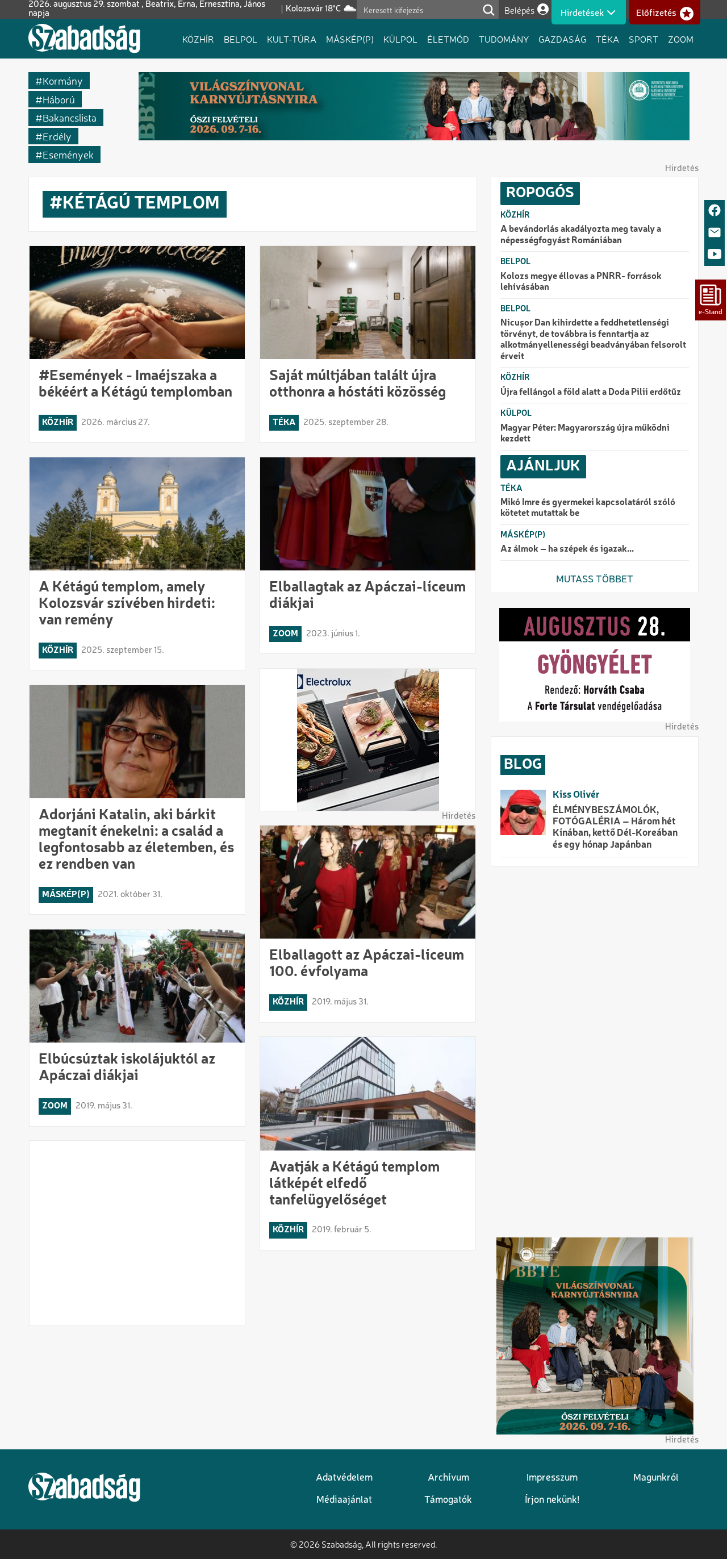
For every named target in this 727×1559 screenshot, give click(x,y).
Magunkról (656, 1478)
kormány (63, 80)
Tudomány (504, 38)
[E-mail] (714, 233)
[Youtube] (714, 255)
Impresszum (552, 1478)
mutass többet (594, 580)
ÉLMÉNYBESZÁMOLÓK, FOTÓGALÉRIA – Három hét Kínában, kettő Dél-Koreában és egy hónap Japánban (615, 828)
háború (59, 99)
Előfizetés (656, 13)
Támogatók (448, 1500)
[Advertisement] (137, 1233)
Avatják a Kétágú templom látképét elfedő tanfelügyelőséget (354, 1184)
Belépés (519, 10)
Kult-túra (291, 38)
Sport (643, 38)
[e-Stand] (710, 300)
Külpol (400, 38)
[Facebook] (714, 211)
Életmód (448, 38)
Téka (607, 38)
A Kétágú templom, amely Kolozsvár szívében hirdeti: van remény (127, 604)
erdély (57, 136)
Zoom (680, 38)
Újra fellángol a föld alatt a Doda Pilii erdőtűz (590, 392)
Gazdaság (562, 38)
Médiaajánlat (344, 1500)
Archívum (448, 1478)
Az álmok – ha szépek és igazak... (567, 549)
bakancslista (70, 117)
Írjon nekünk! (552, 1500)
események (68, 154)
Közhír (198, 38)
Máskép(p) (350, 38)
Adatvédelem (344, 1478)
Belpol (240, 38)
